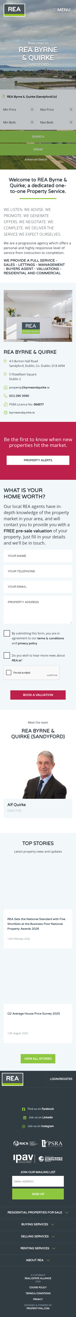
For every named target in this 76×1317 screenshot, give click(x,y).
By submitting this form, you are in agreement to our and (38, 638)
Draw (38, 149)
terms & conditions (50, 638)
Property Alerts (38, 460)
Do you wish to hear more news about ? (38, 657)
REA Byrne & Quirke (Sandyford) (32, 96)
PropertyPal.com (38, 1308)
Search (38, 137)
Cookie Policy (38, 1287)
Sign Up (38, 1194)
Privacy (38, 1299)
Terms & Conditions (38, 1293)
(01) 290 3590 (19, 396)
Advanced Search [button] (36, 159)
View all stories (38, 1059)
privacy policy (27, 643)
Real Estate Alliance (38, 1278)
